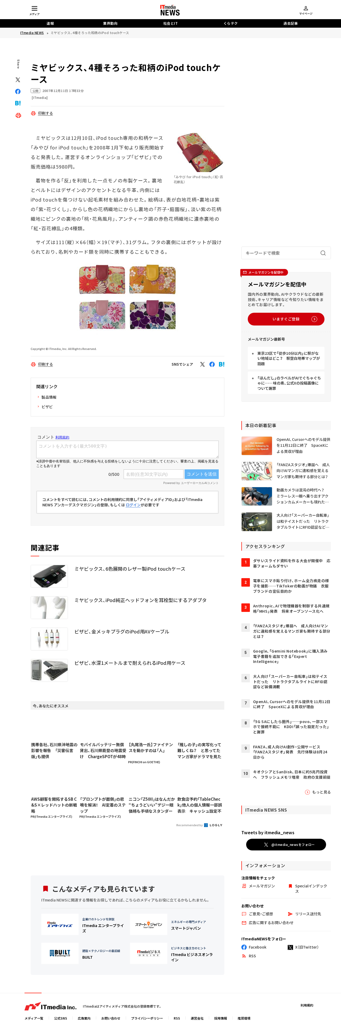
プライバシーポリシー (147, 1018)
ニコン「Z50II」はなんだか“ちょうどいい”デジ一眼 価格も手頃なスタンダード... (152, 805)
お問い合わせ (110, 1018)
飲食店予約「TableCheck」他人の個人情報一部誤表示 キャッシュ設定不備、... (199, 805)
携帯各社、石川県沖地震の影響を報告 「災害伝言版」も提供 (54, 750)
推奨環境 (244, 1018)
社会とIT (170, 23)
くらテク (231, 23)
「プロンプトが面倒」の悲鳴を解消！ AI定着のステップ (103, 805)
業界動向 (110, 23)
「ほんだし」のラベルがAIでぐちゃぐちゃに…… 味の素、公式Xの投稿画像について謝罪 (289, 383)
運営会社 (197, 1018)
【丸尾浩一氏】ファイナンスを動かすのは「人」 (151, 747)
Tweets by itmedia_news (267, 832)
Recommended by (189, 825)
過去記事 (290, 23)
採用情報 (220, 1018)
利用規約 (307, 1005)
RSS (177, 1018)
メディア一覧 (34, 1018)
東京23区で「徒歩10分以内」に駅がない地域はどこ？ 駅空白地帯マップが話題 (288, 358)
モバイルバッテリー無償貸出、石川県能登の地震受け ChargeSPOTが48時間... (103, 751)
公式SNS (60, 1018)
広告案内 (84, 1018)
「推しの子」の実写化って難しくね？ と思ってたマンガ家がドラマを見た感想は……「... (199, 751)
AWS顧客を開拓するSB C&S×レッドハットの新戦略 (54, 805)
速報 (50, 23)
